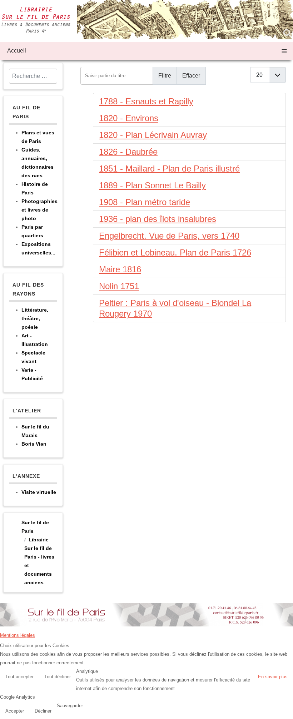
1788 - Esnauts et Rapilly (146, 101)
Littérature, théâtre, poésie (34, 318)
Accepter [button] (14, 711)
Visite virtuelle (38, 492)
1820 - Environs (128, 118)
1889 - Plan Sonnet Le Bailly (152, 185)
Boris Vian (33, 444)
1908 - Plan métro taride (144, 202)
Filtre (164, 76)
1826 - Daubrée (128, 152)
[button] (286, 712)
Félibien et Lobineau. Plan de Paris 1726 (175, 252)
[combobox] (33, 76)
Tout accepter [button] (19, 676)
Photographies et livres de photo (39, 209)
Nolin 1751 (119, 286)
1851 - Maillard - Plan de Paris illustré (169, 168)
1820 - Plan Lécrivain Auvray (153, 135)
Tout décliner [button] (57, 676)
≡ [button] (284, 50)
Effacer (191, 76)
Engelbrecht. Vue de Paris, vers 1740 (169, 236)
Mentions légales (17, 635)
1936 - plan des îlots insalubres (157, 219)
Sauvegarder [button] (70, 705)
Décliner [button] (43, 711)
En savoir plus (273, 676)
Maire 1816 (120, 269)
